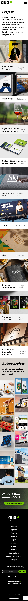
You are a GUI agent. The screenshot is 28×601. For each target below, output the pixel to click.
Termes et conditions (14, 598)
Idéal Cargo (7, 99)
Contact (14, 550)
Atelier (14, 526)
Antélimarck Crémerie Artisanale (8, 352)
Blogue (14, 560)
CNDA (4, 225)
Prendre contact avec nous (14, 503)
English (14, 543)
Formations (14, 553)
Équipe (14, 536)
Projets (14, 533)
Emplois (14, 540)
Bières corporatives (14, 556)
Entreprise (14, 546)
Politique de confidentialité (14, 594)
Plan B (5, 255)
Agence (14, 530)
